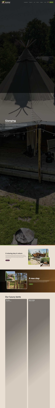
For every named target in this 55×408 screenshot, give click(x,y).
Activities (37, 2)
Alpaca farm (30, 2)
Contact (45, 2)
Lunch (34, 2)
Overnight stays (25, 2)
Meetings (41, 2)
